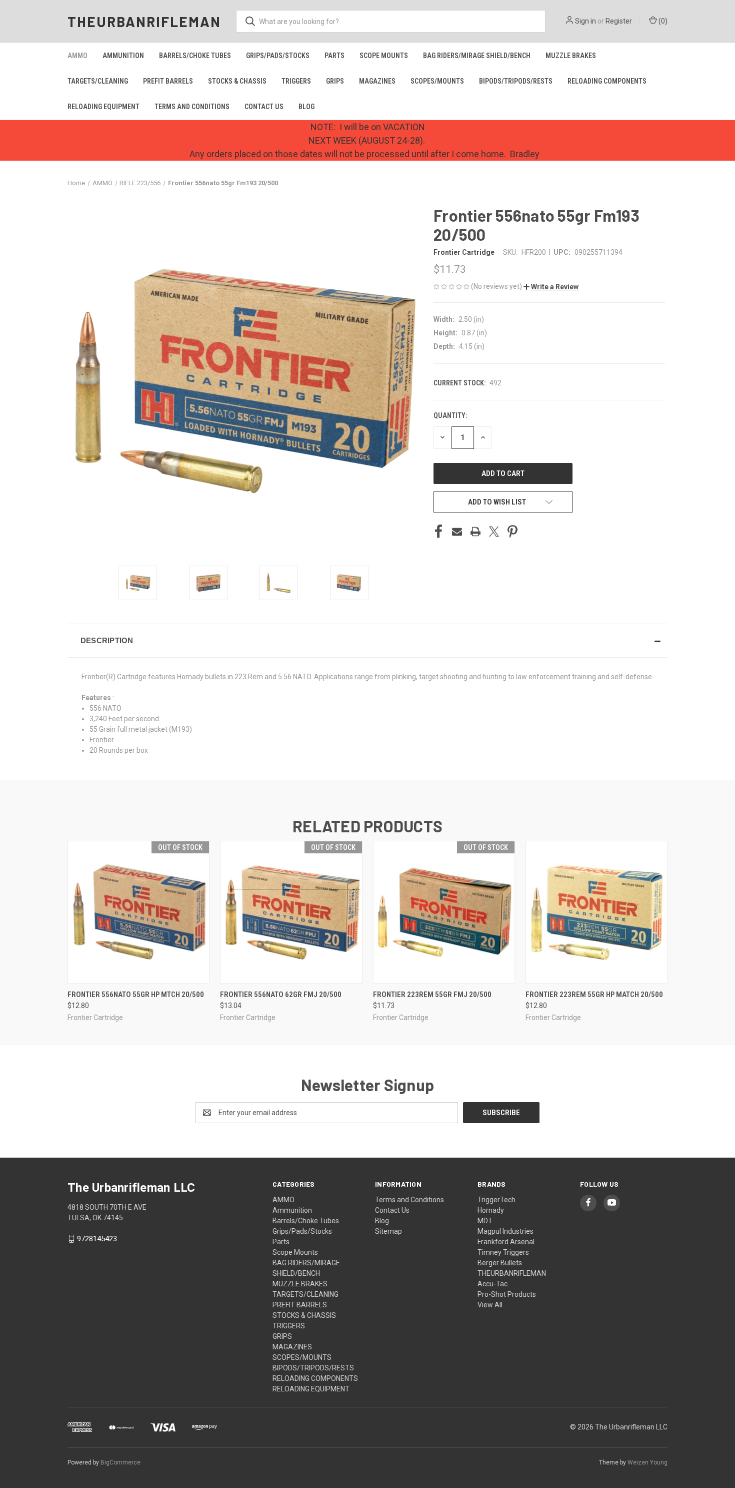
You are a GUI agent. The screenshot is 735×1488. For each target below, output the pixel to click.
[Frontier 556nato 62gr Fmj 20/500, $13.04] (291, 912)
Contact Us (264, 107)
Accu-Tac (493, 1284)
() (662, 21)
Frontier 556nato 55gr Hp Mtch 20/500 (136, 994)
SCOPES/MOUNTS (437, 81)
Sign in (585, 21)
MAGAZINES (377, 81)
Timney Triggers (503, 1252)
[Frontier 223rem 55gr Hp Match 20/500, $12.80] (597, 912)
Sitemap (388, 1231)
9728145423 (97, 1238)
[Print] (475, 532)
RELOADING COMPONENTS (607, 81)
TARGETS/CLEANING (98, 81)
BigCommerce (120, 1462)
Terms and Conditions (192, 107)
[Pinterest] (513, 532)
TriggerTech (497, 1200)
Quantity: (450, 415)
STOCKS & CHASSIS (237, 81)
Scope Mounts (384, 56)
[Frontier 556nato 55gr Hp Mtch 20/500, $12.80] (139, 912)
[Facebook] (439, 532)
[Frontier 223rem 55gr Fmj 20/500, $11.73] (444, 912)
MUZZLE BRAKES (571, 56)
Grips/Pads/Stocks (278, 56)
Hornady (491, 1210)
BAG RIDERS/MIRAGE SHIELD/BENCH (476, 56)
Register (619, 21)
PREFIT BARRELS (168, 81)
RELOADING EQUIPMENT (104, 107)
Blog (306, 107)
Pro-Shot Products (507, 1294)
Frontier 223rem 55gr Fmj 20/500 (432, 994)
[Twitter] (494, 532)
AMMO (78, 56)
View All (490, 1305)
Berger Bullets (500, 1263)
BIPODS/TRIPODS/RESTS (515, 81)
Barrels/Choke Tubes (195, 56)
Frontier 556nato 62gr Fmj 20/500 (281, 994)
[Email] (457, 532)
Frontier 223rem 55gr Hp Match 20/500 (594, 994)
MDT (485, 1221)
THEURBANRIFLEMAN (512, 1273)
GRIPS (335, 81)
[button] (551, 287)
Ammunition (123, 56)
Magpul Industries (506, 1231)
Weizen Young (648, 1462)
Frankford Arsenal (506, 1242)
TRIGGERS (296, 81)
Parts (334, 56)
